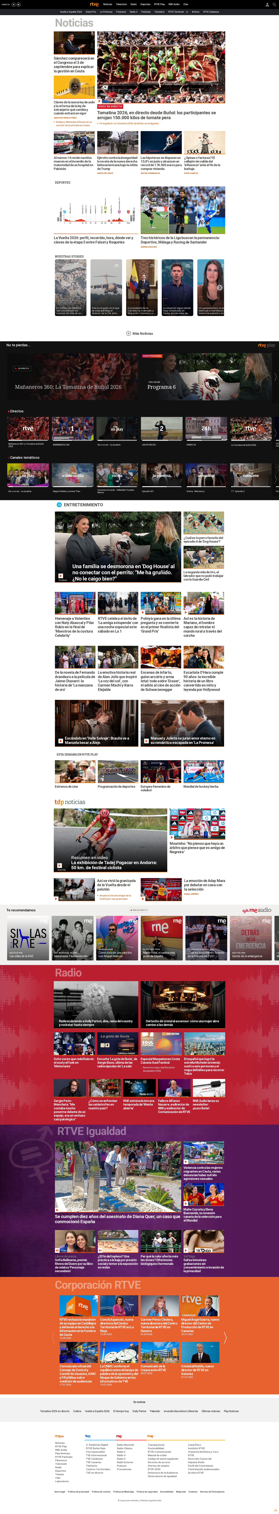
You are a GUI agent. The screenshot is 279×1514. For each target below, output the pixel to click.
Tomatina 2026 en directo (54, 1411)
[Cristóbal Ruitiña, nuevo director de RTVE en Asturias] (200, 1360)
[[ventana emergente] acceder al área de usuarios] (267, 4)
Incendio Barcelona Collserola (181, 1411)
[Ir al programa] (206, 376)
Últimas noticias (211, 1411)
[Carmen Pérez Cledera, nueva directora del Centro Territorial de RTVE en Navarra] (160, 1315)
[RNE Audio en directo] (18, 5)
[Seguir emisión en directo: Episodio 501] (162, 479)
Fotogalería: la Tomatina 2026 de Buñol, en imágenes (129, 123)
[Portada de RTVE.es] (94, 4)
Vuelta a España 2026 (97, 1411)
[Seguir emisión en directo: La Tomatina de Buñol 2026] (251, 433)
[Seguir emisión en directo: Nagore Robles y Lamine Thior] (73, 479)
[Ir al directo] (72, 376)
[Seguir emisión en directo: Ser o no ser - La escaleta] (117, 433)
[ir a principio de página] (275, 1510)
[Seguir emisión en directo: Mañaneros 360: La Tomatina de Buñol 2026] (28, 433)
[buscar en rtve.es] (274, 4)
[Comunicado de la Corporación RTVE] (160, 1358)
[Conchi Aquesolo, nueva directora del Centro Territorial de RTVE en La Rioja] (119, 1315)
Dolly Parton (139, 1411)
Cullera (77, 1411)
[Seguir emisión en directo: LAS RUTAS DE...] (162, 433)
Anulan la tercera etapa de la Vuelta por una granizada (115, 897)
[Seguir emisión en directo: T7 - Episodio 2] (251, 479)
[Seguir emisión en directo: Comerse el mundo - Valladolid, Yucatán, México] (117, 479)
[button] (3, 377)
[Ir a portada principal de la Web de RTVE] (69, 1436)
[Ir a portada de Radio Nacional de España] (131, 1437)
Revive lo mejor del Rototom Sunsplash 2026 (159, 1069)
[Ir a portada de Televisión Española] (100, 1437)
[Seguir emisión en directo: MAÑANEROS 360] (73, 433)
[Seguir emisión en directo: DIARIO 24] (206, 433)
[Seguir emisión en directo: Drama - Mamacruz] (206, 479)
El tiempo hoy (121, 1411)
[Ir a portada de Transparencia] (185, 1437)
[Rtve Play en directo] (13, 5)
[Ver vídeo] (28, 936)
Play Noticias (231, 1411)
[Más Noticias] (139, 333)
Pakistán (155, 1411)
